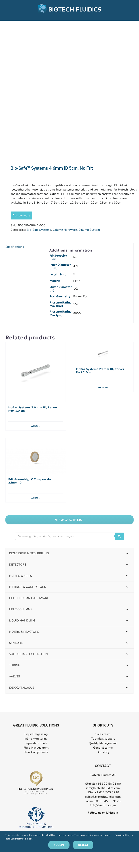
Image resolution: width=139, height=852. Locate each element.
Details (37, 425)
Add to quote (21, 215)
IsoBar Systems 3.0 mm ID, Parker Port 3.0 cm (32, 409)
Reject (83, 845)
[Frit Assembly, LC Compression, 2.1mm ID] (36, 456)
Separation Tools (36, 743)
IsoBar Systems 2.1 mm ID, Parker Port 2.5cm (100, 370)
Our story (103, 752)
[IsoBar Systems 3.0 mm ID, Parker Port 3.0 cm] (36, 372)
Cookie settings (123, 835)
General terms (103, 748)
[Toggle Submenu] (127, 553)
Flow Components (36, 752)
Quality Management (103, 743)
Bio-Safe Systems (39, 230)
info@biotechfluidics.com (103, 788)
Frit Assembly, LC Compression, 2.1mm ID (30, 481)
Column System (89, 230)
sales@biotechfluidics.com (103, 797)
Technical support (103, 739)
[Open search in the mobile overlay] (69, 536)
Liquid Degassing (36, 734)
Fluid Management (36, 748)
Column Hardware (65, 230)
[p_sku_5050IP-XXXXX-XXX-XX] (69, 93)
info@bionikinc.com (103, 805)
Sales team (102, 734)
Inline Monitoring (35, 739)
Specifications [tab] (14, 247)
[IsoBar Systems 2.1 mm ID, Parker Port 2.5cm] (103, 353)
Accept (59, 845)
